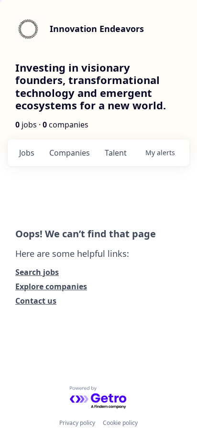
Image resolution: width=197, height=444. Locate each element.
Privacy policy (77, 423)
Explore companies (51, 286)
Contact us (35, 301)
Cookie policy (120, 423)
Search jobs (37, 272)
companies (69, 153)
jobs (26, 153)
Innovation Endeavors (97, 28)
